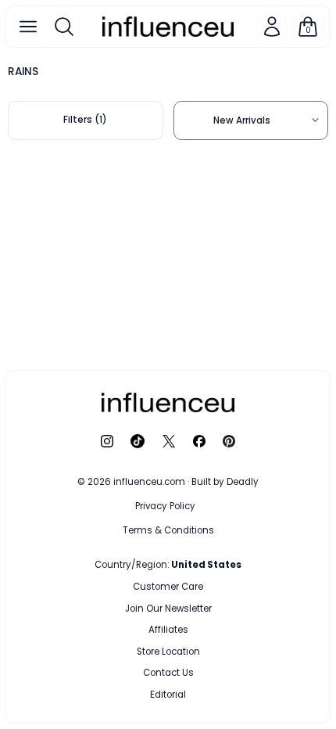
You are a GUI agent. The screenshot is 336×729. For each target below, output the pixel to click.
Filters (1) (85, 119)
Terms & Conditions (168, 530)
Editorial (168, 694)
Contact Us (168, 672)
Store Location (168, 651)
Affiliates (168, 629)
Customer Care (168, 586)
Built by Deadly (225, 482)
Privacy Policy (165, 506)
